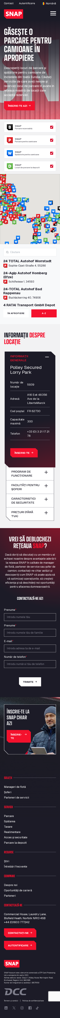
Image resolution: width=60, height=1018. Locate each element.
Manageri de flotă (15, 787)
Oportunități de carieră (18, 890)
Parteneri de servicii (16, 797)
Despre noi (10, 885)
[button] (18, 210)
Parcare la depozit (15, 842)
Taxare (8, 826)
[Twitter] (14, 1008)
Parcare (9, 816)
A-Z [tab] (44, 313)
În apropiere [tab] (16, 313)
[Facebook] (30, 1008)
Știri (6, 861)
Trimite (28, 681)
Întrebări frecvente (15, 866)
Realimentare (12, 832)
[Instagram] (22, 1008)
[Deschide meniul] (53, 13)
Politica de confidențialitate (33, 1001)
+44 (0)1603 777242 (17, 922)
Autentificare (27, 3)
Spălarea (9, 821)
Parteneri (10, 895)
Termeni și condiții (11, 1001)
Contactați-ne (18, 932)
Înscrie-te (22, 452)
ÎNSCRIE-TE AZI (17, 105)
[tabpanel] (30, 277)
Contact (9, 3)
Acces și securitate (15, 837)
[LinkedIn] (6, 1008)
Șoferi (7, 792)
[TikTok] (37, 1008)
